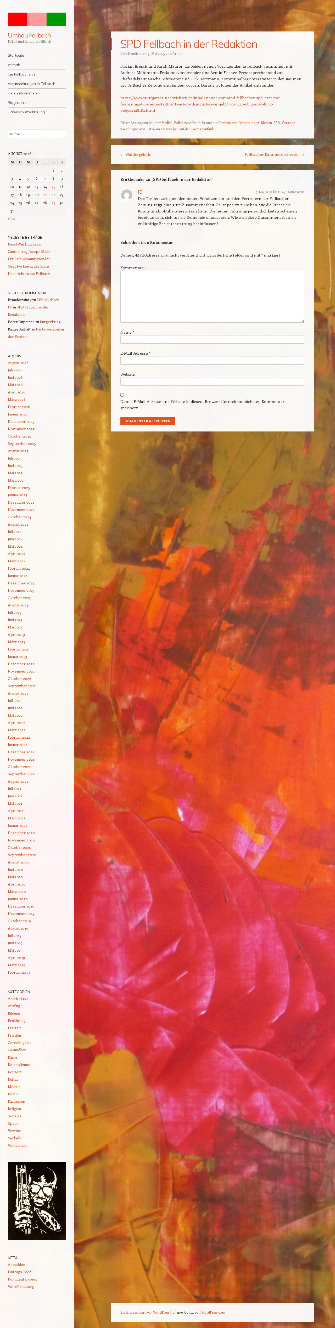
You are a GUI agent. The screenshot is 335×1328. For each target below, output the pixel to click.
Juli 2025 (14, 458)
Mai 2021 (15, 803)
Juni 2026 (15, 377)
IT (140, 192)
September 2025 (22, 443)
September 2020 (22, 854)
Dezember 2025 (21, 421)
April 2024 (16, 553)
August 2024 (18, 524)
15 (53, 186)
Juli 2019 (14, 935)
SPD (276, 122)
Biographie (17, 102)
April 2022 (16, 722)
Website (127, 374)
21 (45, 194)
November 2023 (21, 590)
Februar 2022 (19, 737)
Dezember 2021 (21, 751)
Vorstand (288, 122)
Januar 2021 (17, 825)
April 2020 (17, 884)
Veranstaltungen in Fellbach (31, 83)
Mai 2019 (15, 950)
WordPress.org (21, 1286)
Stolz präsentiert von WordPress (144, 1312)
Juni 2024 (15, 538)
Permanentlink (202, 129)
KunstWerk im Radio (24, 244)
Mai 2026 (15, 384)
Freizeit (14, 1027)
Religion (14, 1108)
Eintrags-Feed (19, 1271)
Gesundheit (17, 1049)
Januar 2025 (17, 494)
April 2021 (16, 810)
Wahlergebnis (135, 154)
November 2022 (21, 671)
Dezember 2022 (21, 663)
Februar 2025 (19, 487)
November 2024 (21, 509)
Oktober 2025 (19, 436)
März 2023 (16, 641)
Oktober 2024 (19, 516)
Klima (12, 1057)
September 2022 (22, 685)
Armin (177, 53)
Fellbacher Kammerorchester (274, 154)
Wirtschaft (17, 1145)
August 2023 (18, 604)
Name (127, 332)
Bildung (14, 1013)
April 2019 (16, 957)
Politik (178, 122)
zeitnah (14, 64)
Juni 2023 (15, 619)
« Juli (11, 218)
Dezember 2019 (21, 906)
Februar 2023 (19, 649)
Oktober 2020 (19, 847)
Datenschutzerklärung (26, 112)
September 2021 (22, 773)
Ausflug (14, 1005)
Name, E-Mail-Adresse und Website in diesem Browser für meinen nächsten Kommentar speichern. (202, 404)
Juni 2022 (15, 707)
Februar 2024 (19, 568)
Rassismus (16, 1101)
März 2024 (16, 560)
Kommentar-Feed (22, 1279)
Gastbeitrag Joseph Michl (29, 251)
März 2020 (17, 891)
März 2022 (16, 729)
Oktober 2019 (19, 920)
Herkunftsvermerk (23, 93)
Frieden (14, 1035)
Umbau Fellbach (29, 35)
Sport (13, 1123)
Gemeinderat (228, 122)
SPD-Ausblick (48, 299)
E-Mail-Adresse (135, 353)
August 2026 (18, 362)
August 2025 (18, 450)
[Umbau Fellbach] (37, 19)
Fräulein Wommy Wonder (29, 258)
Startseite (16, 55)
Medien (166, 122)
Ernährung (17, 1020)
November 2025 (21, 428)
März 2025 (16, 480)
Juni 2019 (15, 942)
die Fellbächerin (21, 74)
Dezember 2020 (21, 832)
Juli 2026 (15, 369)
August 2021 (18, 781)
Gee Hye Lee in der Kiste (28, 266)
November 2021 (21, 759)
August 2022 (18, 693)
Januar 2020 (18, 898)
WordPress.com (213, 1312)
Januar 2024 (17, 575)
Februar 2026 (19, 406)
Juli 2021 (14, 788)
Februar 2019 (19, 972)
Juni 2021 (15, 795)
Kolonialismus (19, 1064)
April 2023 (16, 634)
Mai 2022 (15, 715)
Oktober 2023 (19, 597)
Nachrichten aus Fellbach (29, 273)
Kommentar (133, 267)
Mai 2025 (15, 472)
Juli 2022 (14, 700)
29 (53, 202)
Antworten (296, 192)
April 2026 (16, 392)
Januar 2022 (17, 744)
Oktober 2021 (19, 766)
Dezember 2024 (21, 502)
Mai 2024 (15, 546)
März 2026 (17, 399)
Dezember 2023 (21, 582)
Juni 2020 (15, 869)
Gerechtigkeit (19, 1042)
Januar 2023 (17, 656)
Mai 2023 (15, 627)
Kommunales (249, 122)
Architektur (18, 998)
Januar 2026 (17, 414)
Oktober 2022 (19, 678)
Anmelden (16, 1264)
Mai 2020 (15, 876)
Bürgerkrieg (50, 321)
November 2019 (21, 913)
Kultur (13, 1079)
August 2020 (18, 862)
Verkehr (15, 1137)
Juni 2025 (15, 465)
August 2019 (18, 928)
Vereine (14, 1130)
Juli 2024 (14, 531)
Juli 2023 (14, 612)
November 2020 (21, 840)
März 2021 (16, 817)
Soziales (14, 1115)
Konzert (15, 1071)
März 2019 (16, 964)
